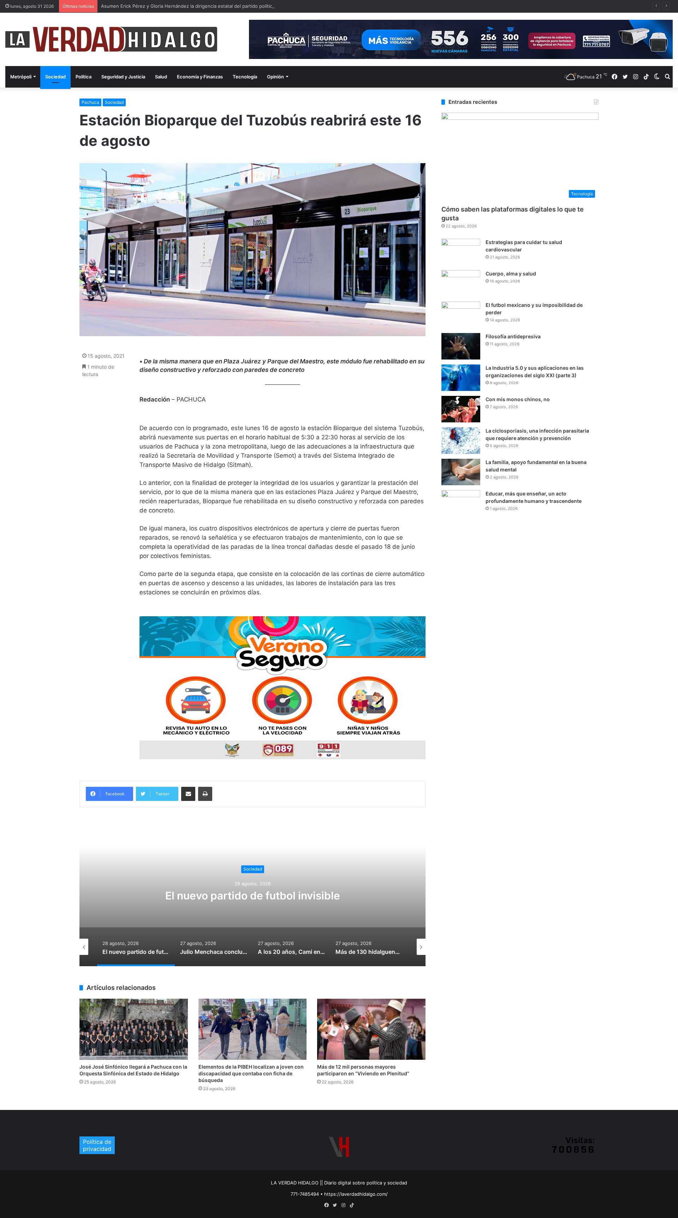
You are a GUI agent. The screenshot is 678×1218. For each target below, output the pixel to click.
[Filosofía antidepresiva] (460, 346)
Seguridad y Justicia (123, 76)
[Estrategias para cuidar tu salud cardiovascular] (460, 252)
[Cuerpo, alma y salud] (460, 283)
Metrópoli (20, 76)
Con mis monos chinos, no (518, 399)
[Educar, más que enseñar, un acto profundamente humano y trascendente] (460, 503)
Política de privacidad (97, 1145)
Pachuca (90, 102)
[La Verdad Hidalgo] (111, 39)
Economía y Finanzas (200, 76)
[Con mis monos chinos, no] (460, 409)
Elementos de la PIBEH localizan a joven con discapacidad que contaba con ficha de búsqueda (251, 1073)
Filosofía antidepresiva (513, 336)
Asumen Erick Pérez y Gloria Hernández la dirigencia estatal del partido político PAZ (193, 6)
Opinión (275, 76)
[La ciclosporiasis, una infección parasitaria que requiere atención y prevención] (460, 440)
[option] (252, 895)
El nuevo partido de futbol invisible (252, 896)
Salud (161, 76)
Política (83, 76)
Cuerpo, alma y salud (511, 274)
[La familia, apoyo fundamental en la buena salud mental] (460, 472)
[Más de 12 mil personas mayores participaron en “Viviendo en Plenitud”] (371, 1029)
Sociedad (55, 76)
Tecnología (245, 76)
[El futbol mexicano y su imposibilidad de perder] (460, 315)
